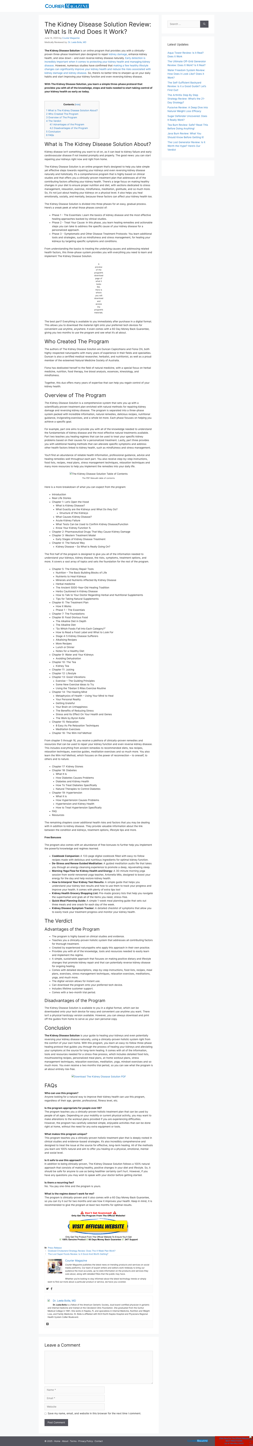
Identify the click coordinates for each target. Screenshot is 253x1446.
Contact (99, 1441)
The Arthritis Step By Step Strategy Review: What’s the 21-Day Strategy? (186, 99)
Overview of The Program (61, 117)
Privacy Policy (85, 1441)
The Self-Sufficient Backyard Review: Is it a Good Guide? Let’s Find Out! (186, 86)
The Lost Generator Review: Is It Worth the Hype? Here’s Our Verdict (186, 146)
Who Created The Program (62, 113)
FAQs (50, 135)
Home (57, 1441)
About (65, 1441)
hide (77, 104)
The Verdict (53, 120)
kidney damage (118, 54)
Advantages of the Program (67, 124)
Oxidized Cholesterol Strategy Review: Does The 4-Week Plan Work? (81, 1251)
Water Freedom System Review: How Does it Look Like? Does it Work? (186, 74)
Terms (73, 1441)
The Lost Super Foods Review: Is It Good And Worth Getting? (78, 1254)
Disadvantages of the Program (69, 128)
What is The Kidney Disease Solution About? (72, 110)
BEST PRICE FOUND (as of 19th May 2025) (234, 1441)
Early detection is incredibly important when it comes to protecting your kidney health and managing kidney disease (97, 62)
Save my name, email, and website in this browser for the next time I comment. (94, 1413)
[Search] (204, 24)
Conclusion (53, 131)
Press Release (55, 1247)
